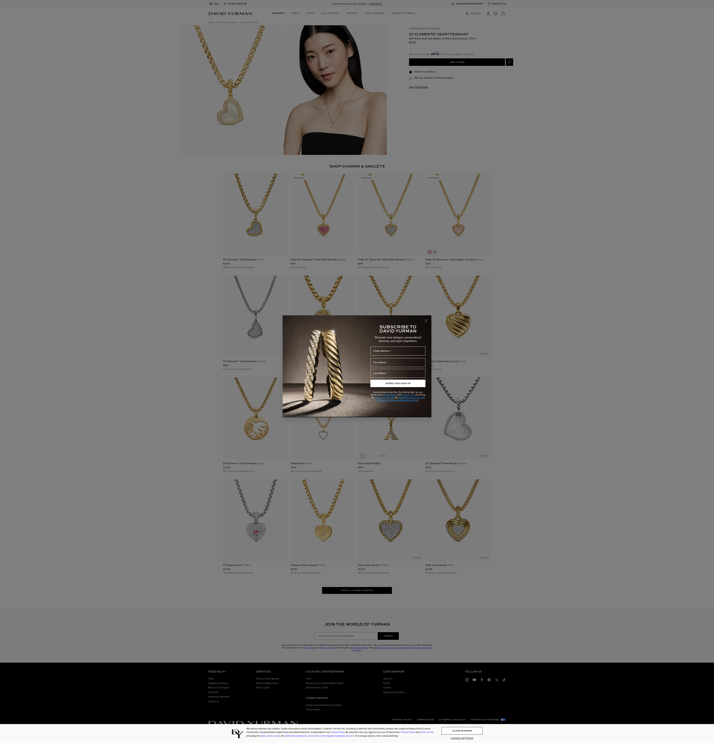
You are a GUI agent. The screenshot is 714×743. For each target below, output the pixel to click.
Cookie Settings (462, 738)
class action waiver (384, 397)
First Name (379, 362)
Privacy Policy (390, 394)
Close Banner (462, 730)
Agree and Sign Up (398, 383)
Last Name (379, 373)
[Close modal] (427, 319)
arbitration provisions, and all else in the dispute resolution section (401, 399)
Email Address (381, 351)
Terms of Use (408, 394)
